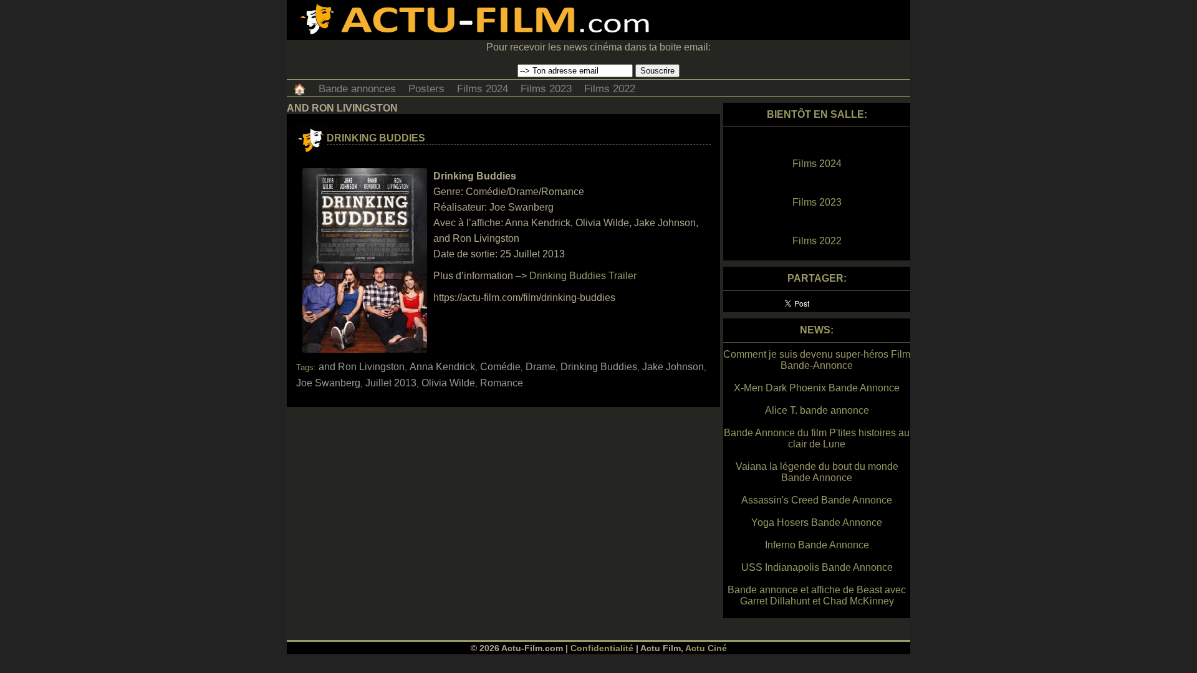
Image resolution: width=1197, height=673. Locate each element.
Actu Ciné (706, 648)
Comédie (500, 366)
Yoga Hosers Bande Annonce (816, 522)
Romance (501, 383)
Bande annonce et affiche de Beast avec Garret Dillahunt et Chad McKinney (817, 595)
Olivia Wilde (448, 383)
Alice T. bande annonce (817, 410)
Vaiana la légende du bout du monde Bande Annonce (817, 472)
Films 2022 (609, 89)
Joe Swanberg (328, 383)
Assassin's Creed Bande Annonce (816, 500)
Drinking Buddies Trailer (583, 275)
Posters (426, 89)
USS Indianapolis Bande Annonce (817, 567)
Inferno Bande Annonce (817, 545)
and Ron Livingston (362, 366)
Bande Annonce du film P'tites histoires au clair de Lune (817, 438)
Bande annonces (357, 89)
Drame (540, 366)
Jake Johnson (673, 366)
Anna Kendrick (442, 366)
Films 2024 (482, 89)
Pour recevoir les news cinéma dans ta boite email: (598, 47)
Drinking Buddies (376, 138)
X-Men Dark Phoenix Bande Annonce (817, 388)
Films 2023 (546, 89)
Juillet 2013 (390, 383)
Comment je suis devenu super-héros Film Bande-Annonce (816, 360)
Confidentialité (601, 648)
